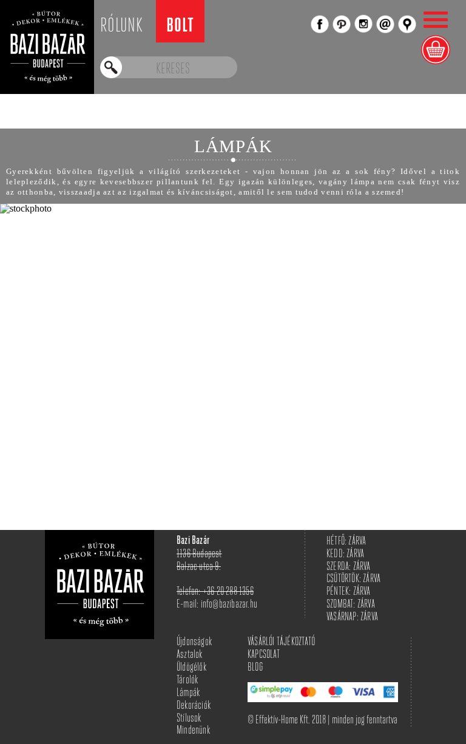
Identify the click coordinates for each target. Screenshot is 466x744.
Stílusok (189, 719)
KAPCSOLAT (264, 655)
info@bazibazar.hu (229, 605)
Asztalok (190, 655)
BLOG (255, 668)
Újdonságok (194, 642)
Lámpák (188, 693)
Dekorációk (194, 706)
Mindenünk (193, 731)
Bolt (180, 27)
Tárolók (187, 680)
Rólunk (121, 26)
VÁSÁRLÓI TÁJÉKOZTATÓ (281, 642)
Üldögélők (191, 668)
